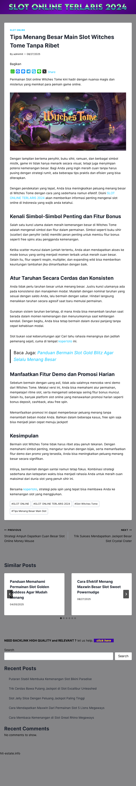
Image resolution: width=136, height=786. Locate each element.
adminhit (18, 54)
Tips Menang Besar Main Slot (29, 511)
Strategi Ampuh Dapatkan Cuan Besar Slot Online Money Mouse (34, 536)
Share (51, 72)
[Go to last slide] (10, 594)
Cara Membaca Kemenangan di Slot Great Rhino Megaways (51, 717)
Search (9, 650)
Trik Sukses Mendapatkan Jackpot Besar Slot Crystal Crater (103, 536)
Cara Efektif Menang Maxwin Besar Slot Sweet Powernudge (99, 586)
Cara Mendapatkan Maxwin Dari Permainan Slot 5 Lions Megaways (56, 708)
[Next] (126, 594)
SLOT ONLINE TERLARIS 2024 (51, 503)
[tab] (61, 618)
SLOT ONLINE (17, 30)
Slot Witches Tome (86, 503)
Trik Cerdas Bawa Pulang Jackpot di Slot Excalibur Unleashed (53, 688)
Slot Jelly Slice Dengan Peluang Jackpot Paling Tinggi (47, 698)
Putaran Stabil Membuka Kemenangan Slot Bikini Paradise (50, 679)
